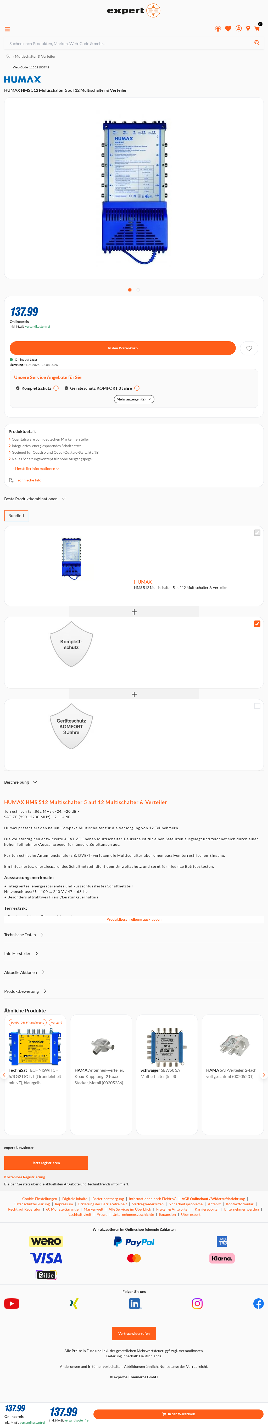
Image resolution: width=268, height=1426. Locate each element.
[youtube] (11, 1303)
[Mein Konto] (239, 29)
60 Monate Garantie (62, 1209)
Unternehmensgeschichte (133, 1214)
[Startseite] (8, 56)
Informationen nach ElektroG (152, 1198)
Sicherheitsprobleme (186, 1204)
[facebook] (258, 1303)
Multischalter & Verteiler (34, 56)
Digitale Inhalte (74, 1198)
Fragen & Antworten (172, 1209)
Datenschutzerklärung (32, 1204)
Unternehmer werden (241, 1209)
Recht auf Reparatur (24, 1209)
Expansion (167, 1214)
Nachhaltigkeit (79, 1214)
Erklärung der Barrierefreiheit (102, 1204)
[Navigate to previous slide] (4, 1075)
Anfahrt (214, 1204)
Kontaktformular (240, 1204)
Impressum (64, 1204)
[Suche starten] (257, 43)
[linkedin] (135, 1303)
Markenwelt (93, 1209)
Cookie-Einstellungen (39, 1198)
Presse (102, 1214)
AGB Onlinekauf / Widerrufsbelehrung (213, 1198)
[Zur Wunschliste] (228, 28)
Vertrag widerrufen (148, 1204)
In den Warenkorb (123, 348)
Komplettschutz (36, 388)
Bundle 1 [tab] (16, 515)
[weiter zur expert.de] (25, 1388)
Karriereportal (207, 1209)
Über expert (190, 1214)
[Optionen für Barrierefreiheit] (218, 29)
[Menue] (7, 29)
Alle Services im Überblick (130, 1209)
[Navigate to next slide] (264, 1075)
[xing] (74, 1303)
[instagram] (197, 1303)
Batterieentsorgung (108, 1198)
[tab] (129, 289)
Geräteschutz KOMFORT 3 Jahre (101, 388)
